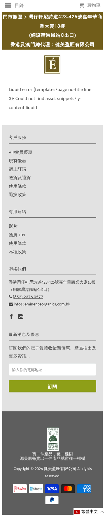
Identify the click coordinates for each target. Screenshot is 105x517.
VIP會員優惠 (20, 153)
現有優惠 (17, 161)
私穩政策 (17, 252)
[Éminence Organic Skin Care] (52, 64)
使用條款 (17, 186)
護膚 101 (17, 235)
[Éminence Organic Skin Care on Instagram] (20, 316)
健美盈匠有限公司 (60, 469)
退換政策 (17, 195)
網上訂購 (17, 169)
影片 (13, 227)
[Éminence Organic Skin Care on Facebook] (11, 316)
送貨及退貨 (20, 178)
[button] (89, 512)
